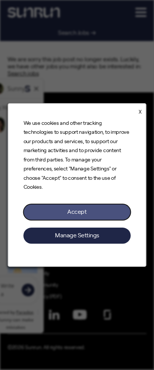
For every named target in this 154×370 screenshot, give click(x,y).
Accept (76, 212)
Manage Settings (77, 235)
